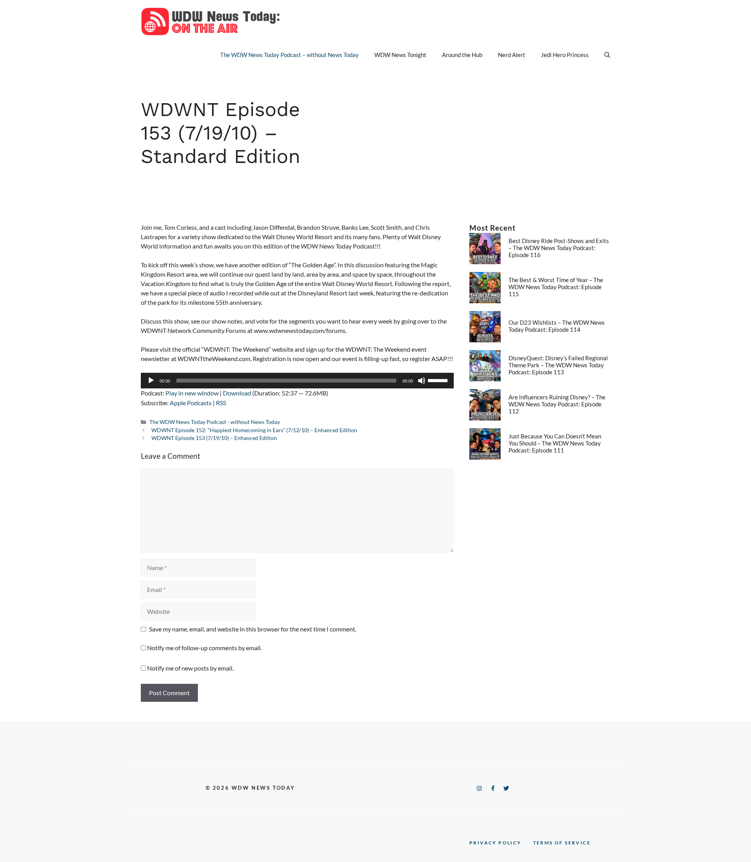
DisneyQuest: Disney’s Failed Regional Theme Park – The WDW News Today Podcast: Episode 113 (558, 365)
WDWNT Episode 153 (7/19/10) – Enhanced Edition (214, 438)
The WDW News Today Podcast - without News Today (214, 422)
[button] (607, 54)
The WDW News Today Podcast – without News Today (289, 54)
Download (237, 393)
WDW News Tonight (400, 54)
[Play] (151, 381)
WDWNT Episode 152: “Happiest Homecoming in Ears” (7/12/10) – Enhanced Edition (254, 430)
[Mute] (422, 381)
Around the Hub (462, 54)
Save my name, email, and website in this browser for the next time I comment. (252, 629)
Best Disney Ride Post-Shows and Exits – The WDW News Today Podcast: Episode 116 (558, 247)
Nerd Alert (511, 54)
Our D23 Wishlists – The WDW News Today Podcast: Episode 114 (556, 326)
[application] (297, 380)
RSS (221, 402)
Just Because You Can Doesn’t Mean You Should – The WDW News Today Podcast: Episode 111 (554, 443)
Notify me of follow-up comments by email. (204, 647)
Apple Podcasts (191, 402)
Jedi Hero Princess (565, 54)
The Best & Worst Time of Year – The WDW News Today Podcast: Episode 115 (555, 286)
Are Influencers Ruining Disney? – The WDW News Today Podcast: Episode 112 (556, 404)
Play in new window (192, 393)
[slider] (439, 380)
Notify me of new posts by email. (190, 668)
